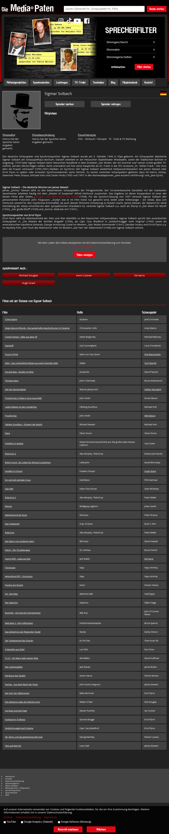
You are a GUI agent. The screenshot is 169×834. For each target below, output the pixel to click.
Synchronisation (41, 82)
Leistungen (62, 82)
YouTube (11, 821)
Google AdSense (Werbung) (76, 821)
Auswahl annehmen (68, 829)
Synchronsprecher (13, 790)
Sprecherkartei (11, 793)
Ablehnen (101, 829)
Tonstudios (98, 82)
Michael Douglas (28, 275)
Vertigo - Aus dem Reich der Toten (56, 196)
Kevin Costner (84, 275)
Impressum (10, 776)
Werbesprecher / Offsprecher (17, 788)
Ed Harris (139, 275)
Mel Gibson (149, 415)
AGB (7, 795)
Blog (113, 82)
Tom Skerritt (150, 363)
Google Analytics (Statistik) (38, 821)
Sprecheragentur (12, 783)
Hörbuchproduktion (16, 82)
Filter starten (144, 67)
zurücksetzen (118, 67)
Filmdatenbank (129, 82)
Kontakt (148, 82)
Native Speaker (11, 786)
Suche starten (156, 9)
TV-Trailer (80, 82)
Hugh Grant (28, 283)
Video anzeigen (85, 255)
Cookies (8, 817)
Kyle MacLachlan (152, 354)
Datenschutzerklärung (14, 781)
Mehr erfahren (84, 245)
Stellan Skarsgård (152, 389)
